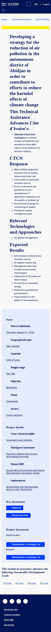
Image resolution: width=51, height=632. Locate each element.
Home (4, 19)
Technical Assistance (21, 19)
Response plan (20, 515)
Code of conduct (12, 615)
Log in (46, 4)
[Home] (10, 4)
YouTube (25, 601)
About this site (11, 609)
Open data (9, 620)
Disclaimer (9, 625)
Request (16, 507)
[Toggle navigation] (3, 10)
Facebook (5, 601)
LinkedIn (19, 601)
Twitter (12, 601)
